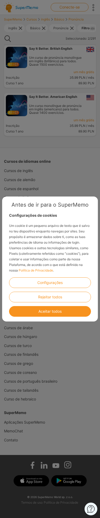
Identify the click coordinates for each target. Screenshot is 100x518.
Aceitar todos (50, 311)
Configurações (50, 282)
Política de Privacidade (36, 270)
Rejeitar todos (50, 297)
